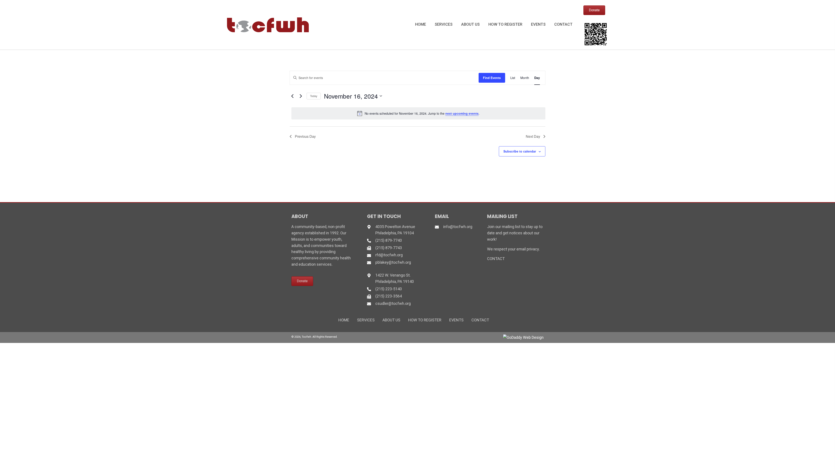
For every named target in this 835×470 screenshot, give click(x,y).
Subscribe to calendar (519, 151)
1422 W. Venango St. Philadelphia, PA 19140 (394, 278)
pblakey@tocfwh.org (393, 262)
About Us (391, 320)
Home (343, 320)
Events (456, 320)
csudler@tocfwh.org (393, 303)
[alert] (418, 113)
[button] (594, 10)
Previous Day (305, 136)
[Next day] (300, 96)
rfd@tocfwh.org (389, 255)
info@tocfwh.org (457, 226)
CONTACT (496, 258)
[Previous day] (292, 96)
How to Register (424, 320)
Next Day (533, 136)
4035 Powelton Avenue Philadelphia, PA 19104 (395, 229)
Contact (480, 320)
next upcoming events (462, 113)
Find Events (492, 78)
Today (313, 96)
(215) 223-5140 (388, 289)
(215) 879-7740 (388, 240)
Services (366, 320)
